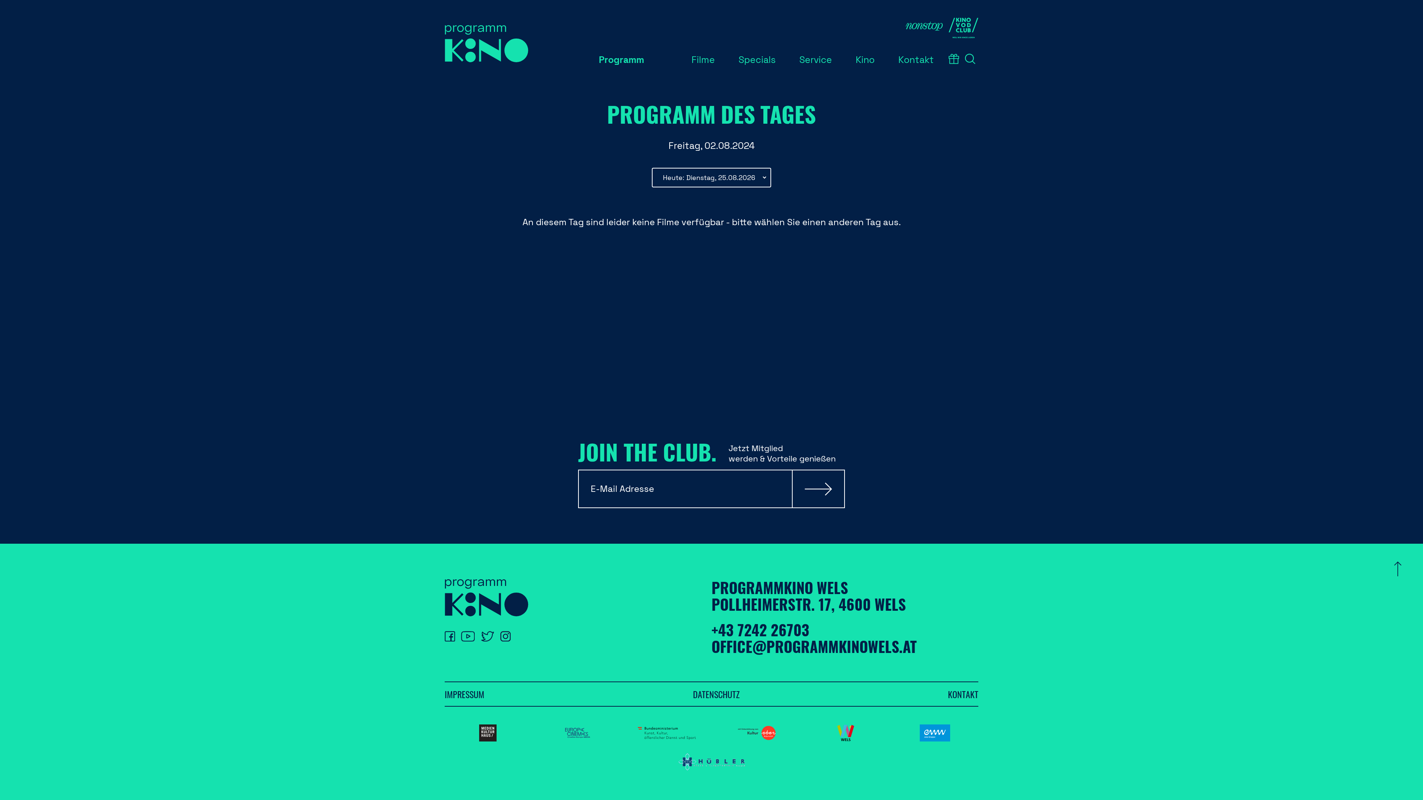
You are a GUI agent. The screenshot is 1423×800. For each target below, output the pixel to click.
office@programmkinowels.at (814, 646)
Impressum (464, 694)
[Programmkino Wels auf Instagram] (505, 636)
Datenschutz (716, 694)
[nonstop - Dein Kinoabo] (924, 28)
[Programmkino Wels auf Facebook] (450, 636)
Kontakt (963, 694)
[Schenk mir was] (954, 59)
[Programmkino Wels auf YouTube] (468, 636)
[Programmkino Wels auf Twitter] (487, 636)
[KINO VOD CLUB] (963, 28)
